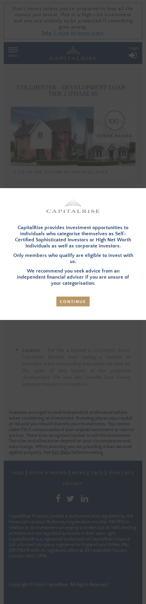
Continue (73, 301)
